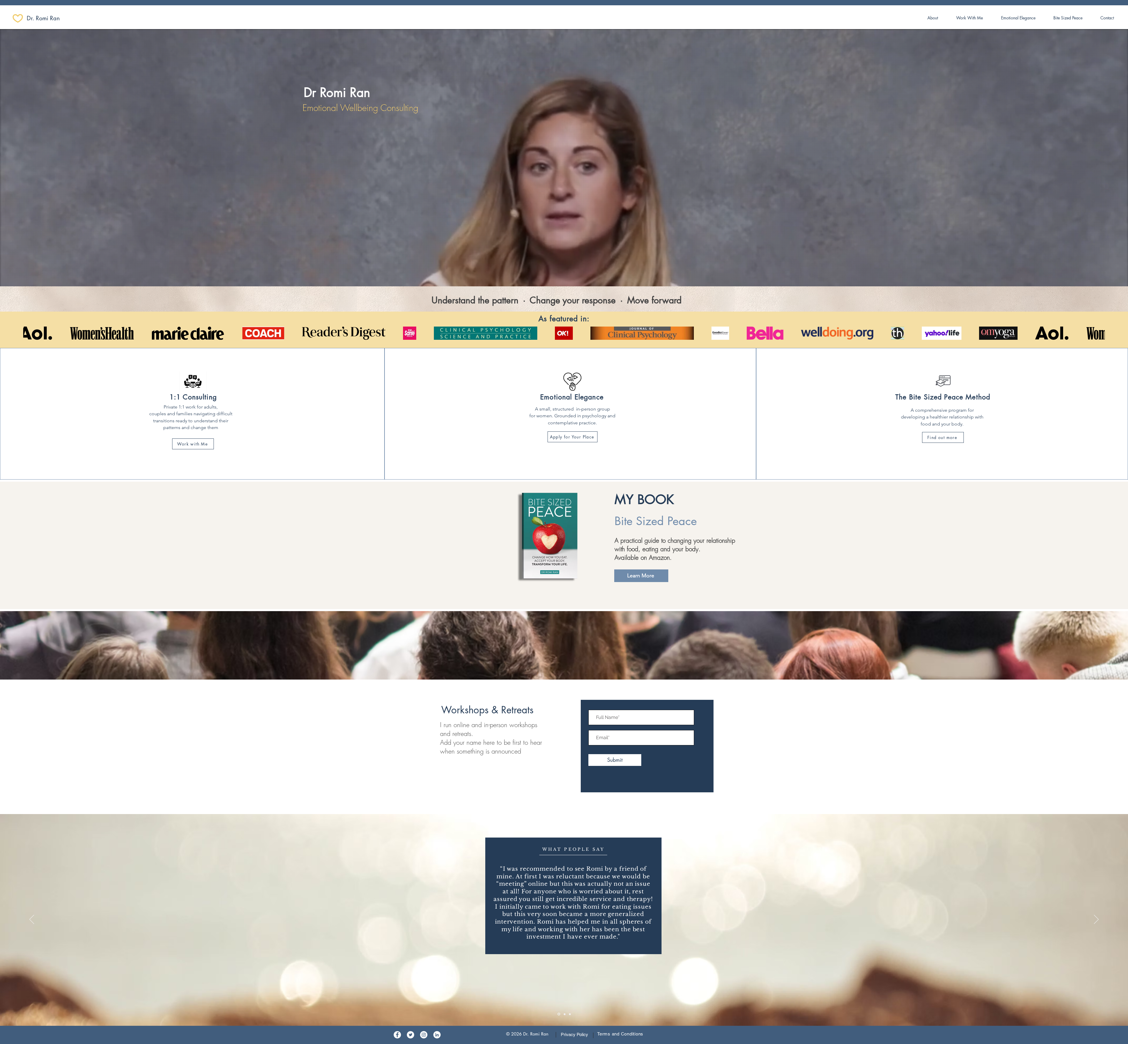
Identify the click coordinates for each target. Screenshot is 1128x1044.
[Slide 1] (558, 1014)
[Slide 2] (564, 1014)
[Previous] (31, 920)
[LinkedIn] (437, 1034)
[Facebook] (397, 1034)
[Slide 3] (570, 1014)
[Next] (1096, 920)
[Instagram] (423, 1034)
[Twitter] (410, 1034)
